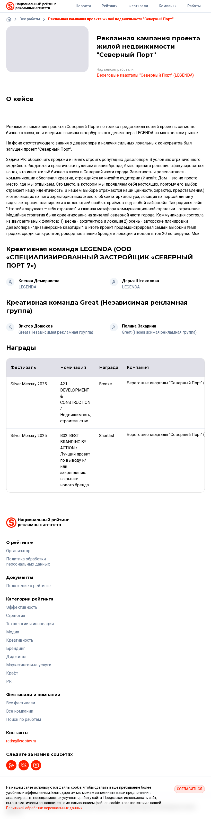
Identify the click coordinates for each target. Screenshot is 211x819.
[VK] (24, 765)
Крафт (12, 673)
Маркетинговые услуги (28, 664)
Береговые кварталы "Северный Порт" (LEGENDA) (145, 75)
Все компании (19, 711)
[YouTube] (36, 765)
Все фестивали (20, 702)
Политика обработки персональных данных (28, 562)
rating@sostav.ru (21, 741)
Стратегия (15, 615)
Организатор (18, 550)
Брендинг (15, 648)
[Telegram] (11, 765)
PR (9, 681)
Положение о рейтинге (28, 585)
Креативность (19, 640)
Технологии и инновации (30, 623)
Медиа (12, 632)
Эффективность (21, 607)
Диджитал (16, 656)
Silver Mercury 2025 (29, 383)
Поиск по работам (23, 719)
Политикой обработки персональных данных (44, 808)
